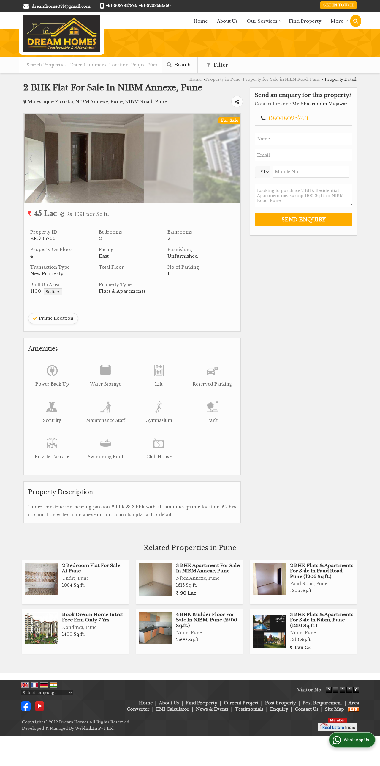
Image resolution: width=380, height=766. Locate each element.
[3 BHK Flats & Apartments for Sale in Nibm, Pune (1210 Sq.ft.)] (269, 631)
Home (201, 21)
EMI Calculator (172, 709)
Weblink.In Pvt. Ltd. (95, 728)
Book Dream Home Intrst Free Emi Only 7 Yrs (92, 617)
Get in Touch (338, 5)
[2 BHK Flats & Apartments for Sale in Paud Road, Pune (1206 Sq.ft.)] (269, 579)
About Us (227, 21)
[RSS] (353, 709)
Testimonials (249, 709)
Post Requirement (322, 703)
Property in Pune (222, 79)
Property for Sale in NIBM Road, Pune (281, 79)
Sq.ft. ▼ (52, 291)
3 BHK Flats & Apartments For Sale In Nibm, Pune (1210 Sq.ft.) (321, 620)
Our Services (262, 21)
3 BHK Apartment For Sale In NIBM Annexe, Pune (208, 568)
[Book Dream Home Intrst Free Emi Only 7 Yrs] (41, 628)
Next (233, 158)
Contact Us (307, 709)
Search (181, 65)
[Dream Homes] (61, 33)
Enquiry (279, 709)
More (337, 21)
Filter (220, 65)
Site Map (334, 709)
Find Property (305, 21)
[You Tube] (39, 706)
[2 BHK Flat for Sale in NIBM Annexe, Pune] (132, 190)
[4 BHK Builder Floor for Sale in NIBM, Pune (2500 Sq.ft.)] (155, 628)
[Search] (355, 21)
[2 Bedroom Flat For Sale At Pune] (41, 579)
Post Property (280, 703)
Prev (31, 158)
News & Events (212, 709)
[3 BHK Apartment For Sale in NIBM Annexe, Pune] (155, 579)
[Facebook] (26, 706)
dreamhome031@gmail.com (61, 6)
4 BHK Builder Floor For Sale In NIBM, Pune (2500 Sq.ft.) (206, 620)
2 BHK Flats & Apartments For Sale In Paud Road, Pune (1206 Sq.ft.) (321, 571)
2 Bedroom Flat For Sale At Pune (91, 568)
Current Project (241, 703)
